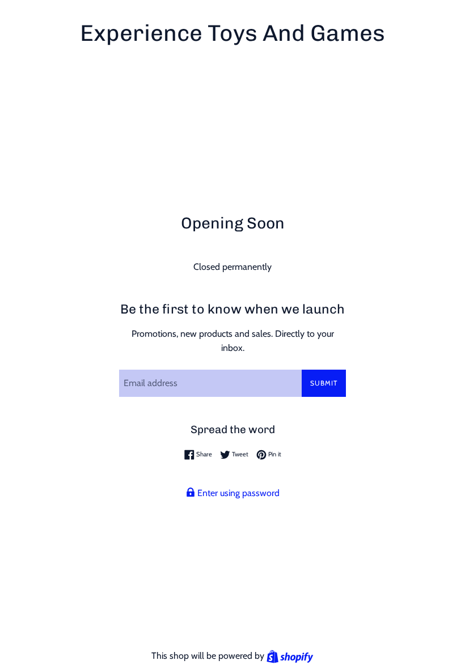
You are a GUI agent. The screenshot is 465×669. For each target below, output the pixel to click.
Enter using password (237, 493)
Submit (323, 383)
